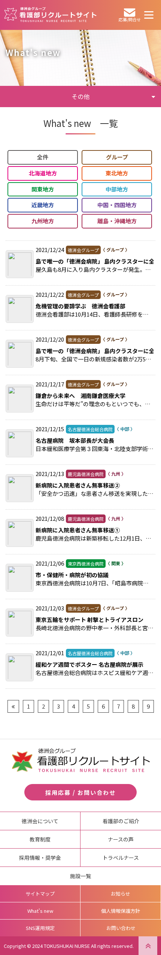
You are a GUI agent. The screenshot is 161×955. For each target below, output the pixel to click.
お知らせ (120, 893)
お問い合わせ (121, 927)
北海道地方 (43, 173)
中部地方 (117, 189)
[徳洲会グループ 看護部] (50, 17)
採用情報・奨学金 (40, 857)
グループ (117, 157)
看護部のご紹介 (121, 821)
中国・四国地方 (117, 205)
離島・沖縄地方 (117, 221)
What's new (40, 910)
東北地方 (117, 173)
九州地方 (42, 221)
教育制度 (40, 839)
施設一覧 (80, 876)
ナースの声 (121, 839)
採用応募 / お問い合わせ (80, 792)
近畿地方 (42, 205)
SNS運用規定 (40, 927)
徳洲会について (40, 821)
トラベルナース (121, 857)
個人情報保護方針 (120, 910)
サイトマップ (40, 893)
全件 (42, 157)
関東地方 (42, 189)
